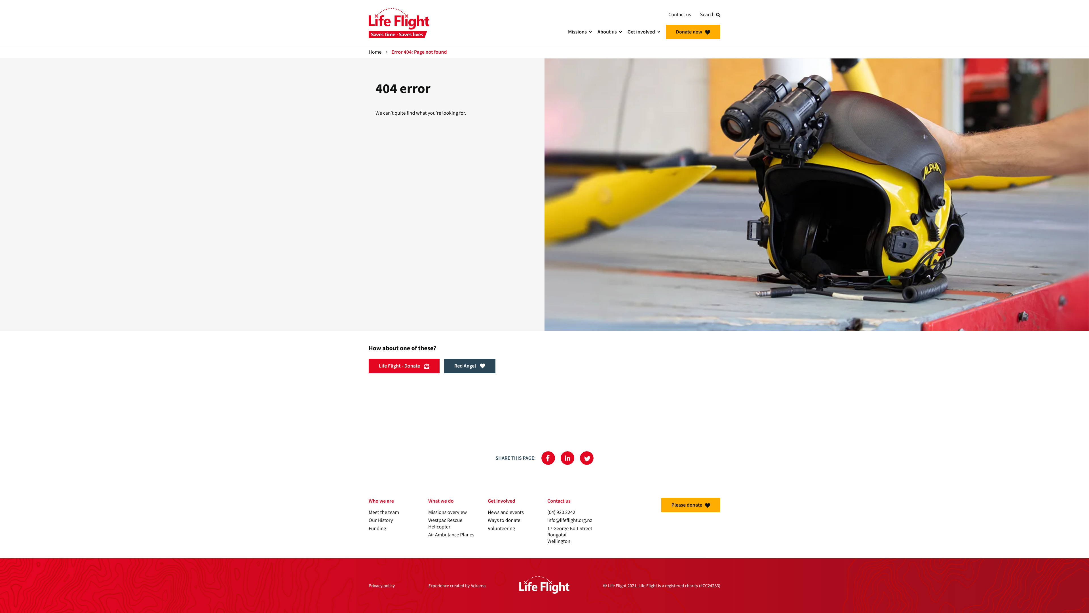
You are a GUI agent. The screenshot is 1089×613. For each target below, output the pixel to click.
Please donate (687, 504)
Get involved (641, 31)
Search (707, 14)
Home (375, 52)
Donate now (689, 31)
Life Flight (399, 23)
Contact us (679, 14)
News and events (506, 512)
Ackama (478, 586)
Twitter (587, 458)
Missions (577, 31)
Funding (377, 528)
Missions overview (447, 512)
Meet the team (384, 512)
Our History (381, 520)
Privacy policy (382, 586)
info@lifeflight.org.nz (569, 520)
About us (607, 31)
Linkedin (567, 458)
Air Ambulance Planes (451, 535)
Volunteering (501, 528)
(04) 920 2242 (561, 512)
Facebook (548, 458)
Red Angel (465, 365)
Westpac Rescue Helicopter (445, 523)
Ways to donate (504, 520)
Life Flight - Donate (400, 365)
